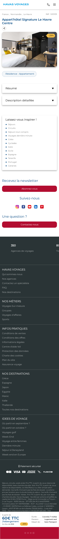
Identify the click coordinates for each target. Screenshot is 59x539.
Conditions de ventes (14, 333)
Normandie (16, 14)
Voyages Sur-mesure (13, 306)
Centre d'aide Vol (11, 346)
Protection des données (15, 351)
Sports (5, 319)
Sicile (10, 151)
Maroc (5, 396)
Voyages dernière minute (20, 135)
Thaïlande (7, 405)
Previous (5, 49)
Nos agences (9, 279)
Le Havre (27, 14)
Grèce (5, 378)
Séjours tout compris (18, 132)
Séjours (11, 124)
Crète (10, 139)
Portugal (12, 162)
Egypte (6, 391)
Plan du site (8, 360)
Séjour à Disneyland (13, 450)
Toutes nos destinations (15, 409)
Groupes (6, 310)
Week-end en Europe (14, 454)
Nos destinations (11, 292)
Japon (5, 387)
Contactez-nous (29, 224)
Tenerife (12, 158)
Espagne (12, 154)
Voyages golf (9, 432)
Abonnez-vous (29, 188)
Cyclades (12, 143)
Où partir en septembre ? (16, 423)
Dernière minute (11, 445)
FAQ (4, 287)
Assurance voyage (12, 364)
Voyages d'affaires (11, 315)
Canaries (12, 166)
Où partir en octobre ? (14, 428)
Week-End (8, 436)
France (5, 14)
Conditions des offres (13, 337)
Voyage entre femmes (14, 441)
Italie (10, 147)
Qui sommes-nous (12, 274)
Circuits (12, 128)
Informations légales (13, 342)
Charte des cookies (12, 355)
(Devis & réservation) (29, 533)
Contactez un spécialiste (15, 283)
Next (53, 49)
